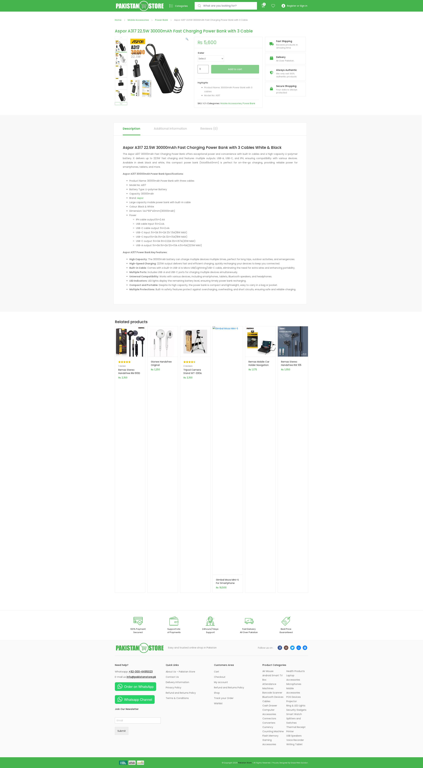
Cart (216, 671)
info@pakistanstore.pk (141, 677)
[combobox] (226, 6)
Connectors (269, 718)
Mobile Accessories (138, 20)
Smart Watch (294, 714)
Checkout (219, 677)
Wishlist (218, 703)
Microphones (293, 684)
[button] (187, 39)
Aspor (140, 198)
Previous (121, 37)
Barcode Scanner (272, 692)
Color (201, 52)
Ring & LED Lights (295, 705)
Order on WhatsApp (139, 686)
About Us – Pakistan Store (180, 671)
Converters (268, 722)
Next (121, 103)
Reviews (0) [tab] (209, 128)
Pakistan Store (244, 762)
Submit (121, 731)
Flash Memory (270, 735)
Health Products (295, 671)
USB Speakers (294, 735)
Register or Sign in (297, 5)
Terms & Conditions (177, 698)
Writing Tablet (294, 744)
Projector (291, 701)
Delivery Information (177, 682)
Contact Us (172, 677)
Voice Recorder (295, 740)
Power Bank (161, 20)
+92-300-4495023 (141, 671)
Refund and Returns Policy (181, 692)
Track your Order (223, 698)
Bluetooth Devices (272, 697)
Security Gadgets (296, 710)
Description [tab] (131, 128)
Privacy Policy (173, 687)
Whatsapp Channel (138, 699)
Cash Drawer (269, 705)
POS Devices (293, 697)
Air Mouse (267, 671)
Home (118, 20)
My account (221, 682)
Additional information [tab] (170, 128)
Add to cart (235, 69)
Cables (266, 701)
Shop (217, 692)
